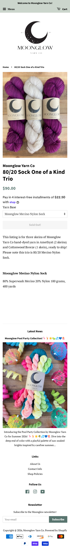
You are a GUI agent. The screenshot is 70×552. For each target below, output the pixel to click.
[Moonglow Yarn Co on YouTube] (43, 492)
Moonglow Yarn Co (33, 530)
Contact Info (35, 469)
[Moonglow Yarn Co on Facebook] (27, 492)
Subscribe (58, 519)
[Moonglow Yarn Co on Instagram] (35, 492)
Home (6, 67)
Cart (64, 9)
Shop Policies (35, 474)
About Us (35, 464)
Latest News (35, 331)
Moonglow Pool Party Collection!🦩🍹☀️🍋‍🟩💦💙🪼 (35, 338)
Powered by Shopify (56, 530)
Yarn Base (9, 207)
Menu (11, 9)
